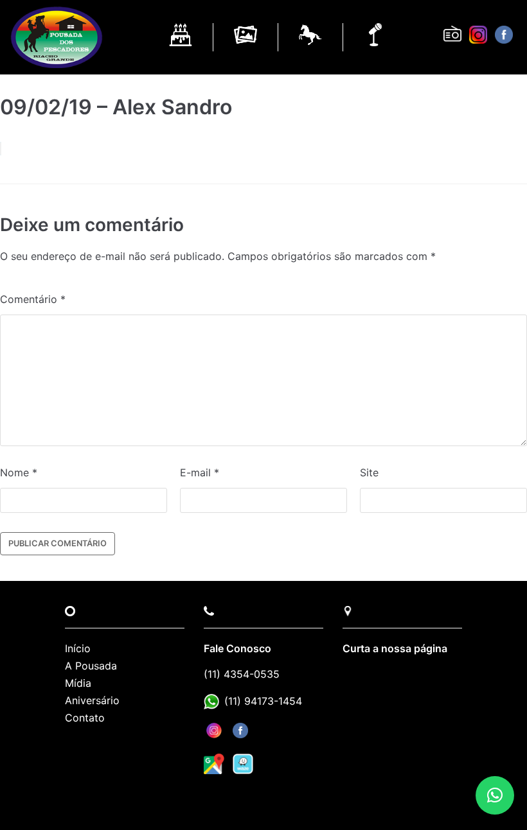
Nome (18, 472)
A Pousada (91, 665)
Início (78, 648)
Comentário (33, 299)
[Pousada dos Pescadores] (56, 37)
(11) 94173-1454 (263, 701)
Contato (85, 717)
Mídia (78, 683)
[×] (495, 795)
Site (369, 472)
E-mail (199, 472)
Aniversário (92, 700)
